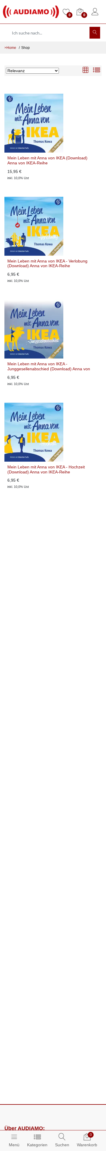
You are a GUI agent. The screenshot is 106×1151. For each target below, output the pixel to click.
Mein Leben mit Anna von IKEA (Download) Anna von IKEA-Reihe (47, 160)
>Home (10, 48)
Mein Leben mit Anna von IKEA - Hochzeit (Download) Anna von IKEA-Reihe (46, 469)
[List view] (96, 71)
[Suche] (95, 33)
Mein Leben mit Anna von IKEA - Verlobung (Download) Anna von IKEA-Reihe (47, 263)
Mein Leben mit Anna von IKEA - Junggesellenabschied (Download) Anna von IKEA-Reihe (48, 366)
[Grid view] (85, 71)
